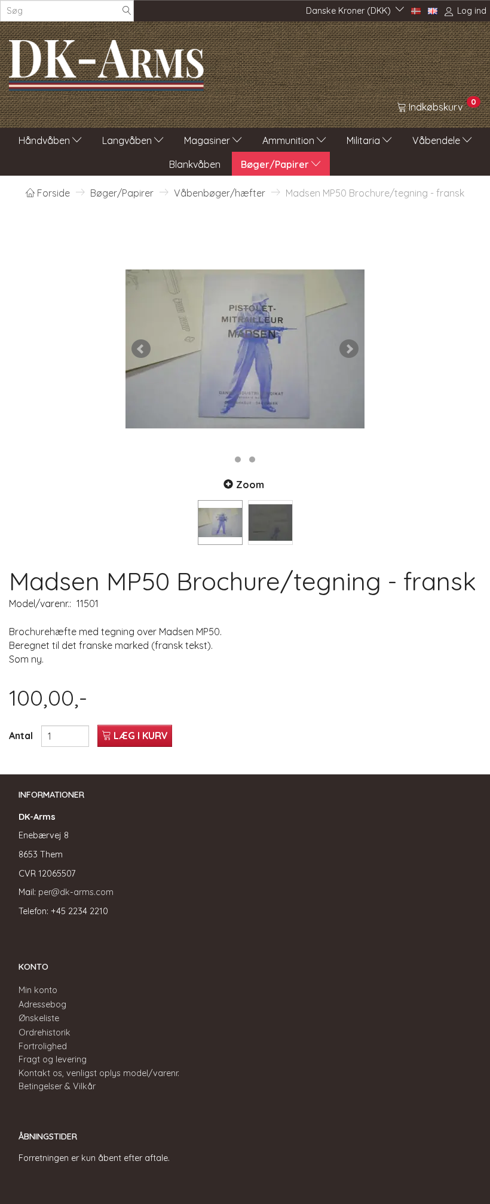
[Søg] (126, 11)
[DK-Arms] (106, 62)
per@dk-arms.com (76, 892)
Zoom (250, 485)
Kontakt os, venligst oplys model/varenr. (99, 1073)
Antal (22, 736)
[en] (432, 10)
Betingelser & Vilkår (57, 1086)
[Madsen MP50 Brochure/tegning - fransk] (245, 348)
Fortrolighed (43, 1046)
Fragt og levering (53, 1059)
